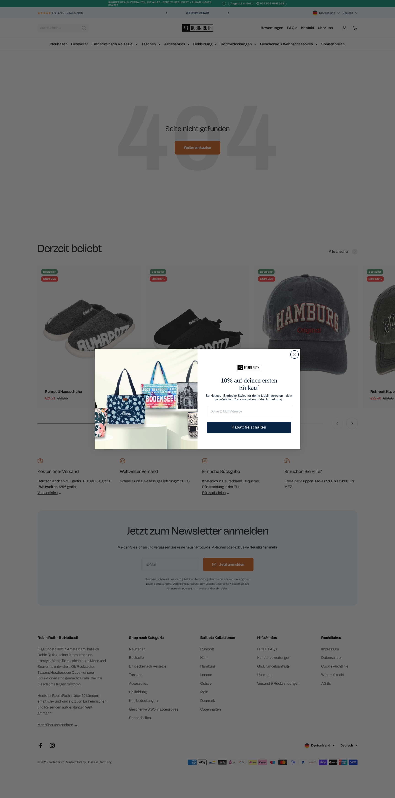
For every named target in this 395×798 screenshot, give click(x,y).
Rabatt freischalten (249, 427)
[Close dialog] (295, 354)
